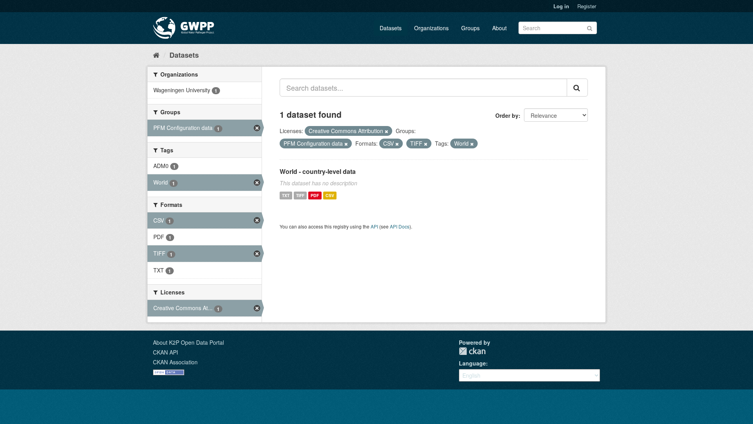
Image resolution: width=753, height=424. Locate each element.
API (374, 226)
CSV (330, 195)
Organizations (431, 28)
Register (586, 6)
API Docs (399, 226)
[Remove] (386, 131)
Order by (506, 115)
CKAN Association (175, 362)
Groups (470, 28)
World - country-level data (318, 171)
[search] (577, 88)
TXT (285, 195)
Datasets (391, 28)
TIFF (300, 195)
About (499, 28)
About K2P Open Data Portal (188, 342)
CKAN (472, 351)
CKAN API (165, 352)
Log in (561, 6)
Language (472, 363)
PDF (315, 195)
